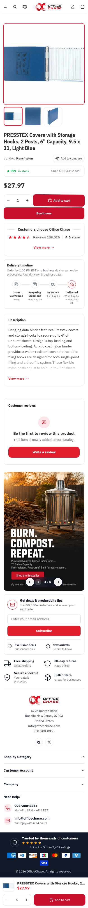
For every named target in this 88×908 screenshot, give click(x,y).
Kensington (24, 158)
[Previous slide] (30, 582)
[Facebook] (39, 742)
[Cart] (83, 7)
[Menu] (5, 7)
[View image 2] (33, 116)
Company (11, 784)
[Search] (15, 7)
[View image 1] (13, 116)
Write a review (44, 452)
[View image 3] (53, 116)
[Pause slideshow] (38, 582)
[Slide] (44, 531)
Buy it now (44, 213)
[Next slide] (58, 582)
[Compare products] (25, 7)
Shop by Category (17, 757)
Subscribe (44, 631)
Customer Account (18, 770)
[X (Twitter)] (49, 742)
